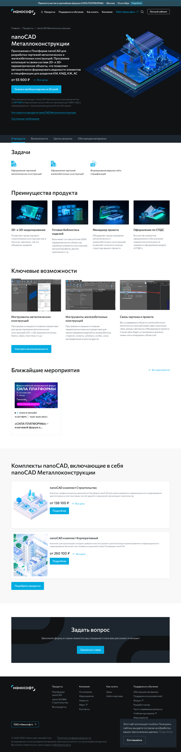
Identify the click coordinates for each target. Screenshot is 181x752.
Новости (83, 700)
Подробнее (166, 731)
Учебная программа (143, 713)
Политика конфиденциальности (74, 737)
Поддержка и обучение (71, 11)
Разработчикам (141, 704)
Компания (107, 11)
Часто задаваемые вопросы (147, 709)
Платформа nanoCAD (58, 693)
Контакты (84, 709)
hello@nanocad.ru (62, 744)
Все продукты (59, 706)
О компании (85, 691)
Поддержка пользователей (147, 696)
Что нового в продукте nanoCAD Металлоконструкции (43, 112)
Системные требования (25, 118)
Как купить (92, 11)
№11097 (18, 102)
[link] (23, 12)
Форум (137, 700)
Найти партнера (114, 696)
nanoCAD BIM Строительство (60, 701)
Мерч (82, 704)
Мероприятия (86, 696)
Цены (109, 691)
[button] (142, 12)
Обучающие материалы (146, 691)
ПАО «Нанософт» (125, 11)
